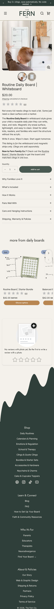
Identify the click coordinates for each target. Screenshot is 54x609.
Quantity (5, 164)
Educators (27, 540)
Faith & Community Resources (27, 517)
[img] (12, 104)
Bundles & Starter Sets (27, 460)
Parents (27, 535)
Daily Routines (27, 433)
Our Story (27, 575)
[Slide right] (48, 253)
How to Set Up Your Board (27, 511)
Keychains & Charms (27, 470)
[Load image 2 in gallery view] (31, 76)
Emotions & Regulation (27, 444)
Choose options (22, 302)
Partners (27, 591)
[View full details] (21, 267)
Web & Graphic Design (27, 580)
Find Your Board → (27, 556)
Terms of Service (27, 601)
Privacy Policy (27, 596)
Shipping (5, 99)
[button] (42, 13)
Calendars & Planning (27, 438)
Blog (27, 501)
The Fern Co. (31, 608)
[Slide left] (48, 259)
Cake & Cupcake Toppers (27, 476)
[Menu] (5, 13)
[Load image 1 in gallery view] (22, 76)
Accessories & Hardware (27, 465)
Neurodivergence (27, 551)
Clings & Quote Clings (27, 454)
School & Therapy (27, 449)
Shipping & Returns (27, 585)
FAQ (27, 506)
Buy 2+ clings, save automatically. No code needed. (27, 3)
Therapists (27, 546)
